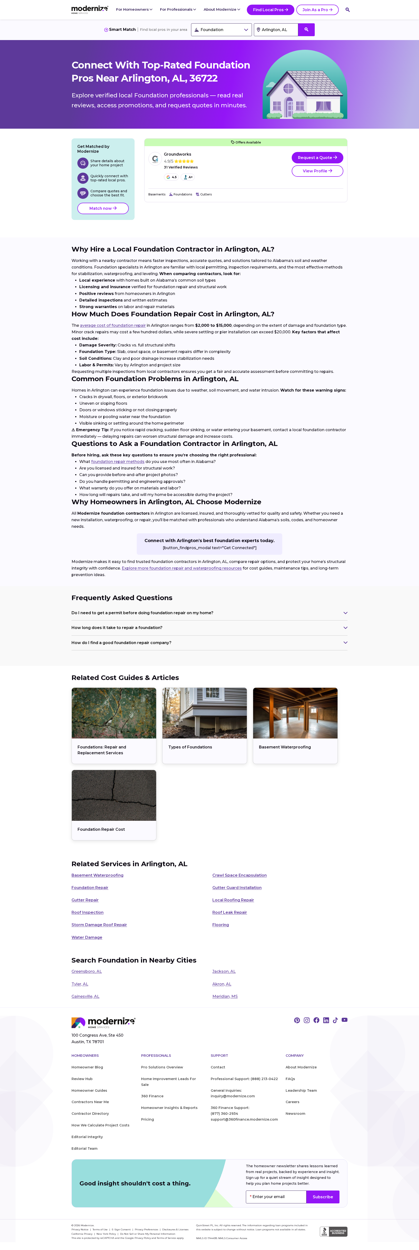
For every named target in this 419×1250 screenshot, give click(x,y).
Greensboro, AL (87, 971)
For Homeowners (133, 9)
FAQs (290, 1079)
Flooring (220, 925)
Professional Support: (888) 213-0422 (244, 1079)
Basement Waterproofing (285, 747)
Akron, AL (221, 984)
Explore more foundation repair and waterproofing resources (182, 568)
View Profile (315, 171)
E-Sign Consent (121, 1229)
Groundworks (177, 154)
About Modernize (220, 9)
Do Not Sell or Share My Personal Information (147, 1233)
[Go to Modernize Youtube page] (344, 1020)
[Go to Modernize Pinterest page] (297, 1020)
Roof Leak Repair (229, 912)
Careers (292, 1102)
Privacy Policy (143, 1238)
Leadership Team (301, 1090)
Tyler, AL (80, 984)
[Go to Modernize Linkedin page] (326, 1020)
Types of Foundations (190, 747)
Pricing (147, 1119)
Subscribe (323, 1197)
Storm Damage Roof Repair (99, 925)
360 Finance (152, 1096)
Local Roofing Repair (233, 900)
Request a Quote (315, 157)
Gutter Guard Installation (237, 887)
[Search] (347, 9)
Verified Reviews (181, 167)
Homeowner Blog (87, 1067)
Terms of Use (100, 1229)
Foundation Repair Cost (101, 829)
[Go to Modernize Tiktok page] (335, 1020)
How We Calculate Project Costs (100, 1125)
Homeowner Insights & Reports (169, 1108)
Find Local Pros (268, 10)
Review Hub (82, 1079)
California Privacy (82, 1233)
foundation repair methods (118, 461)
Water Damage (87, 937)
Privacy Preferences (147, 1229)
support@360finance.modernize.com (244, 1119)
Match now (101, 208)
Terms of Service (166, 1238)
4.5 (174, 177)
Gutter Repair (85, 900)
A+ (191, 177)
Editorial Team (84, 1148)
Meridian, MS (225, 996)
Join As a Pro (315, 10)
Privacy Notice (80, 1229)
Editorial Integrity (87, 1137)
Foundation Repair (90, 887)
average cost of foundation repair (113, 325)
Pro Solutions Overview (162, 1067)
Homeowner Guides (89, 1090)
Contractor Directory (90, 1113)
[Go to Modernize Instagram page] (307, 1020)
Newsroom (295, 1113)
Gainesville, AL (85, 996)
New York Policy (107, 1233)
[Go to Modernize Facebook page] (316, 1020)
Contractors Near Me (90, 1102)
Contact (218, 1067)
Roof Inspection (88, 912)
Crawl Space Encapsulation (239, 875)
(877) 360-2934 (224, 1113)
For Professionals (176, 9)
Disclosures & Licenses (175, 1229)
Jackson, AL (224, 971)
